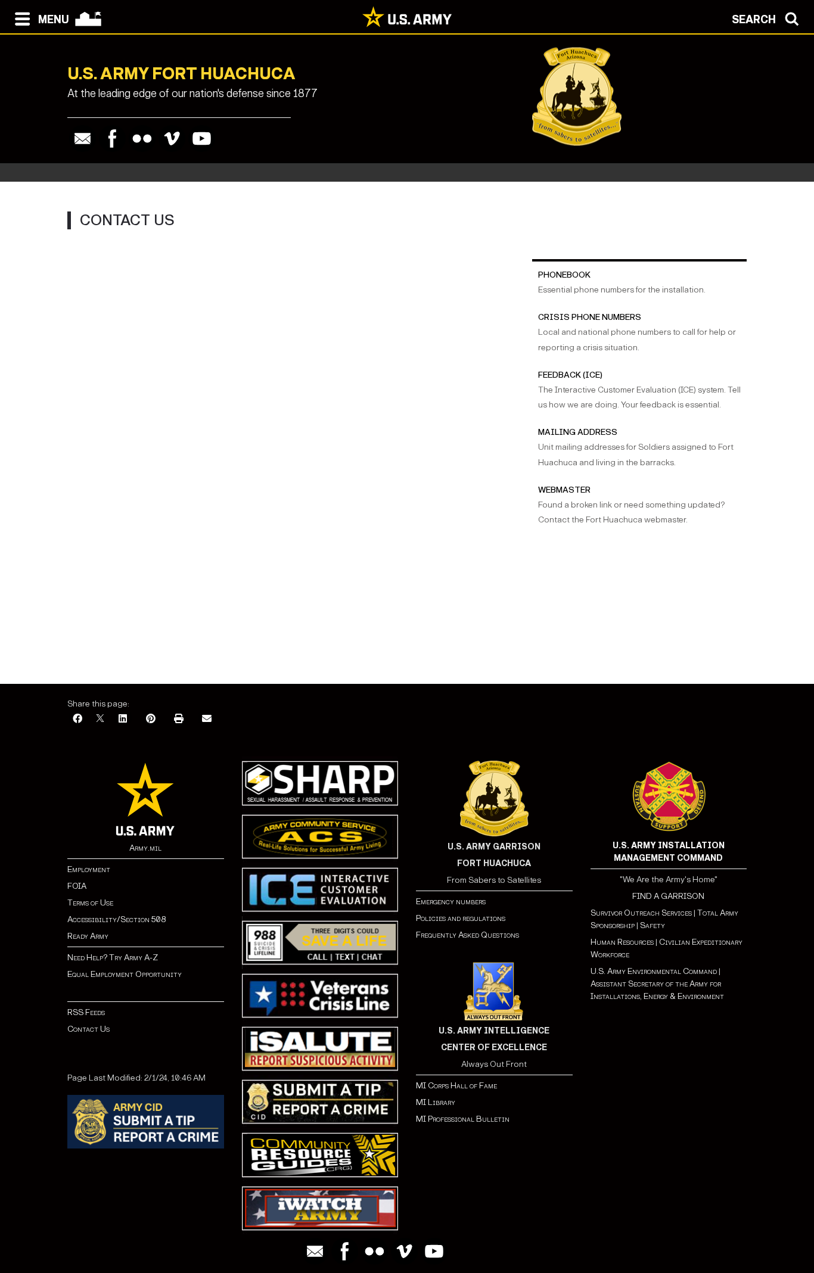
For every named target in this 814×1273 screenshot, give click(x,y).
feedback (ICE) (570, 375)
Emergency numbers (451, 902)
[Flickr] (142, 138)
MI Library (435, 1102)
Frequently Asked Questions (467, 935)
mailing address (577, 432)
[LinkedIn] (123, 719)
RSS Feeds (86, 1012)
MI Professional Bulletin (462, 1119)
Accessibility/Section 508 (116, 919)
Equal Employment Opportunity (124, 974)
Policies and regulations (460, 918)
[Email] (82, 138)
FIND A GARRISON (668, 896)
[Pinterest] (151, 719)
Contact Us (88, 1029)
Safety (652, 925)
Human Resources (622, 942)
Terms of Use (90, 903)
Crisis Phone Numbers (589, 317)
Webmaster (564, 490)
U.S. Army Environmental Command (654, 971)
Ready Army (87, 936)
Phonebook (564, 275)
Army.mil (145, 848)
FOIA (76, 886)
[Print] (179, 719)
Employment (88, 869)
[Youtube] (201, 138)
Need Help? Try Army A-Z (112, 958)
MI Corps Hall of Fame (456, 1086)
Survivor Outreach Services (641, 913)
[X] (100, 719)
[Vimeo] (172, 138)
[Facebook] (112, 138)
